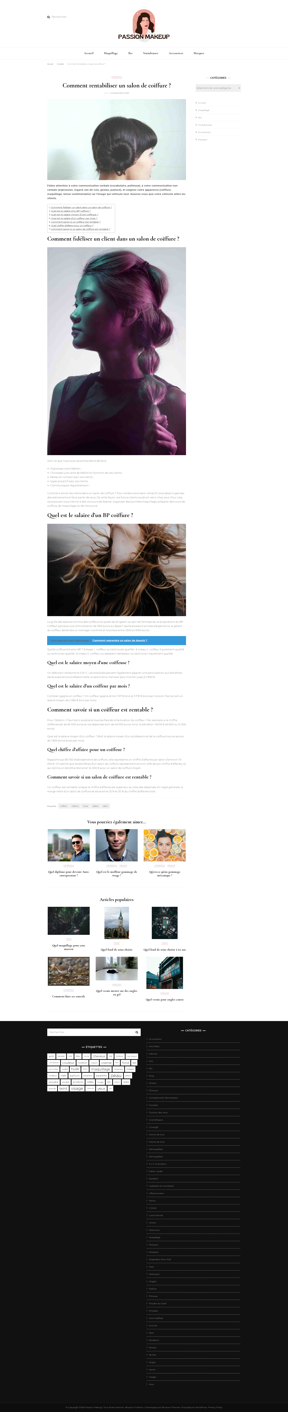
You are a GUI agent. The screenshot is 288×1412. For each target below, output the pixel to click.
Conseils (116, 77)
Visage (123, 865)
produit (65, 1082)
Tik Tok (152, 1355)
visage (77, 1088)
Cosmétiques (156, 1119)
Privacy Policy (215, 1407)
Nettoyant (154, 1274)
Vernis (152, 1369)
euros (85, 806)
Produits (153, 1310)
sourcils (52, 1088)
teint (63, 1088)
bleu (78, 1056)
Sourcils (68, 990)
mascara (118, 1069)
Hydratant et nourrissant (161, 1186)
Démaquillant (156, 1149)
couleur (68, 1063)
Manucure (154, 1230)
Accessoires (176, 53)
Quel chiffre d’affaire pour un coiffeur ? (72, 225)
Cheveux (153, 1090)
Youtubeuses (150, 53)
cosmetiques (54, 1063)
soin (109, 1082)
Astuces (153, 1053)
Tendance (154, 1340)
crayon (94, 1063)
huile (75, 1069)
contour (119, 1056)
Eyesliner (153, 1178)
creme (106, 1063)
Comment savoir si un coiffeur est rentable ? (76, 222)
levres (85, 1069)
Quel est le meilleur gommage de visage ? (116, 873)
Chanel (152, 1083)
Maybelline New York (160, 1259)
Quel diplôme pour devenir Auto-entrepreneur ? (68, 873)
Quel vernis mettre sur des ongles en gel (116, 992)
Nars (151, 1266)
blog (151, 1075)
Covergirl (153, 1127)
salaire (95, 806)
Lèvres (152, 1222)
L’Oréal (152, 1208)
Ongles (116, 984)
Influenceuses (156, 1193)
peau (116, 1075)
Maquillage (111, 53)
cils (110, 1056)
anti (51, 1056)
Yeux (68, 939)
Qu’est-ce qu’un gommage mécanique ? (164, 873)
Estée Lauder (156, 1171)
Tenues (152, 1347)
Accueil (88, 53)
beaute (61, 1056)
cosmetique (132, 1056)
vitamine (90, 1088)
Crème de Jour (157, 1134)
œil (110, 1088)
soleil (126, 1082)
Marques (199, 53)
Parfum (153, 1288)
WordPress (201, 1407)
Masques (153, 1252)
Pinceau (153, 1296)
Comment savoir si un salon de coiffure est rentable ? (80, 229)
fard (116, 1063)
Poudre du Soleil (157, 1303)
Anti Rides (154, 1046)
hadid (65, 1069)
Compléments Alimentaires (163, 1097)
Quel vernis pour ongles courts (165, 999)
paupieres (101, 1075)
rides (90, 1082)
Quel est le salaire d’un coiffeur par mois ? (74, 218)
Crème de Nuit (156, 1142)
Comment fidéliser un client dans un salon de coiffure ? (81, 207)
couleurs (82, 1062)
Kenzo (152, 1200)
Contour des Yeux (158, 1112)
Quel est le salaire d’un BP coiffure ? (71, 211)
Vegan (152, 1362)
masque (130, 1069)
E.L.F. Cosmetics (157, 1164)
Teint (116, 943)
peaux (128, 1075)
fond (125, 1063)
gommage (53, 1069)
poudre (53, 1082)
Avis (151, 1061)
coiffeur (63, 806)
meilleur (53, 1075)
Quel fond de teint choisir (116, 949)
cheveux (99, 1056)
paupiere (88, 1075)
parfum (75, 1075)
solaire (117, 1082)
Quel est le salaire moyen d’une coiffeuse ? (74, 214)
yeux (101, 1088)
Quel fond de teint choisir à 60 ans (165, 949)
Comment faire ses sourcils (68, 996)
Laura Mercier (156, 1215)
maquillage (100, 1069)
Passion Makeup (93, 1407)
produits (78, 1082)
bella (70, 1056)
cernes (86, 1056)
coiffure (75, 806)
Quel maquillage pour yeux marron (68, 947)
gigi (134, 1063)
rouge (100, 1082)
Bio (130, 53)
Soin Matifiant (156, 1318)
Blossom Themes (170, 1407)
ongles (63, 1075)
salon (105, 806)
